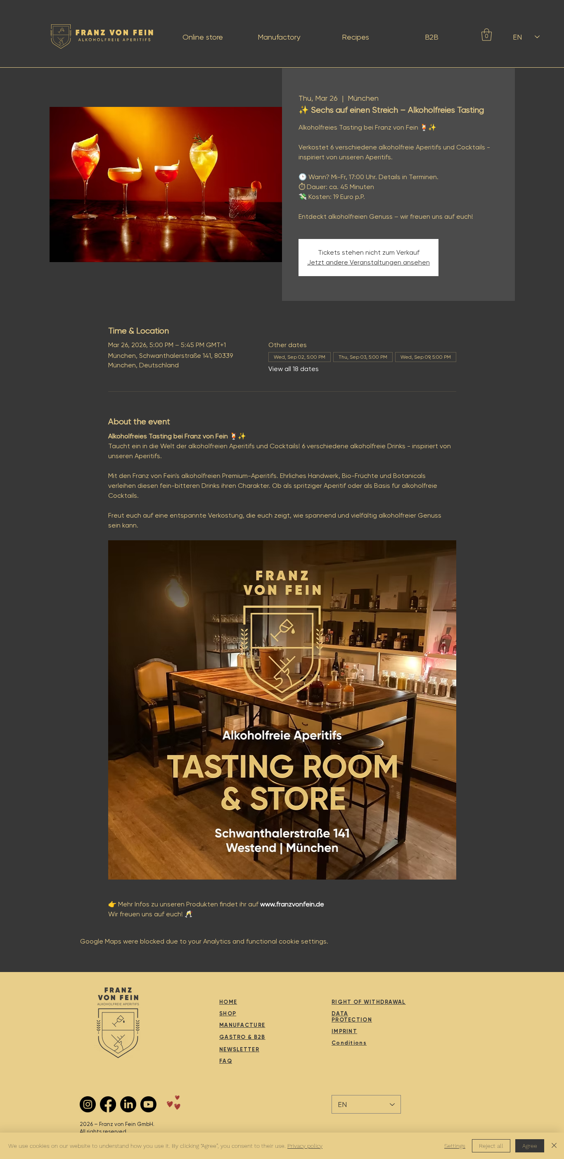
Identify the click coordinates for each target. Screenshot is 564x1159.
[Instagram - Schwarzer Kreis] (88, 1104)
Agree (529, 1145)
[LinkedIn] (128, 1104)
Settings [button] (454, 1145)
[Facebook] (108, 1104)
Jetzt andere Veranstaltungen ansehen (368, 262)
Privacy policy (304, 1145)
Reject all (491, 1145)
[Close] (554, 1145)
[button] (486, 34)
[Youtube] (148, 1104)
